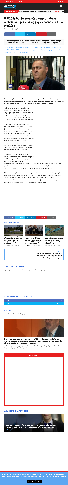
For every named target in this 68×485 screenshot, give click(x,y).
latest (41, 11)
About (20, 1)
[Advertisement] (48, 134)
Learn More (31, 481)
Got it (39, 481)
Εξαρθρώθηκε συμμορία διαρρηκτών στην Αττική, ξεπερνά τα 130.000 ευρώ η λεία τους (35, 47)
